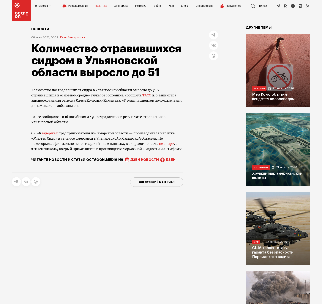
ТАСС (146, 95)
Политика (101, 6)
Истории (140, 6)
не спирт (166, 144)
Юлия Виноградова (72, 37)
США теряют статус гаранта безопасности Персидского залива (272, 252)
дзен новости (144, 159)
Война (158, 6)
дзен (170, 159)
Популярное (233, 6)
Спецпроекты (204, 6)
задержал (50, 133)
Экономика (121, 6)
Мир (171, 6)
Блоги (185, 6)
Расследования (78, 6)
